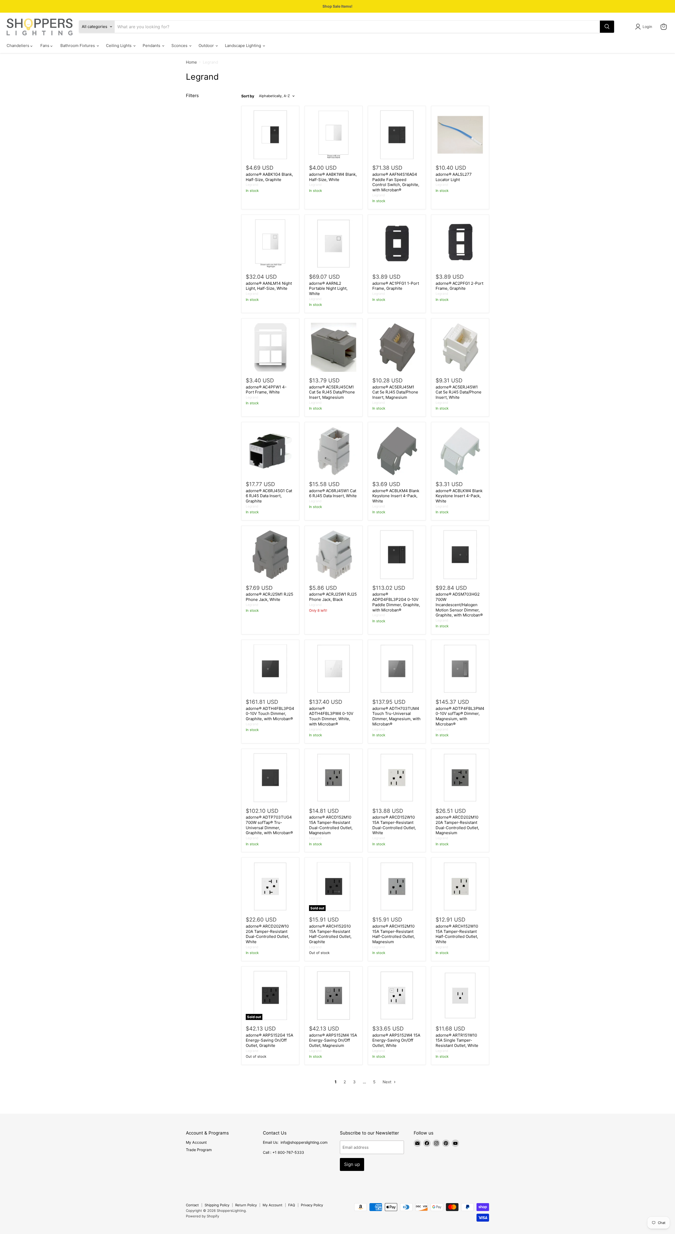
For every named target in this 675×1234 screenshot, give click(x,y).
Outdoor (207, 45)
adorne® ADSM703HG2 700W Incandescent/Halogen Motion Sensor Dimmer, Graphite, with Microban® (459, 605)
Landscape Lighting (243, 45)
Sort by (247, 96)
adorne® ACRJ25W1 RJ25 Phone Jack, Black (333, 597)
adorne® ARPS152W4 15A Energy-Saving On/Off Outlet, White (396, 1040)
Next (387, 1081)
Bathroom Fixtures (78, 45)
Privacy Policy (312, 1205)
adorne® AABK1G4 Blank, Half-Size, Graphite (269, 177)
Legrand (252, 185)
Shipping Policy (217, 1205)
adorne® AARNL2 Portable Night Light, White (328, 288)
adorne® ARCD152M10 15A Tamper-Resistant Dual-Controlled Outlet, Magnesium (331, 825)
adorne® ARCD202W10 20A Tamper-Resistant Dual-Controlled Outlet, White (267, 934)
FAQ (291, 1205)
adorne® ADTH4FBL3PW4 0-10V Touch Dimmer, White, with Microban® (331, 716)
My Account (196, 1142)
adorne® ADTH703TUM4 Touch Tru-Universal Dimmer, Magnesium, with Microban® (396, 716)
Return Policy (246, 1205)
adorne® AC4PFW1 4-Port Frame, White (266, 390)
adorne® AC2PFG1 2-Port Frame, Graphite (459, 286)
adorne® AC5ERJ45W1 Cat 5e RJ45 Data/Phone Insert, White (458, 392)
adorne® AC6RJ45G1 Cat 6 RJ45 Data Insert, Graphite (269, 496)
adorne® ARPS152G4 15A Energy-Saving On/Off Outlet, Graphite (269, 1040)
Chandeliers (18, 45)
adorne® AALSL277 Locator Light (454, 177)
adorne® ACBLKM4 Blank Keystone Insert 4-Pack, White (395, 496)
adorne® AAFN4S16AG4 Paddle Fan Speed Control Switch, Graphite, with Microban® (395, 182)
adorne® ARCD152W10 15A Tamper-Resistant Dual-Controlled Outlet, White (394, 825)
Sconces (180, 45)
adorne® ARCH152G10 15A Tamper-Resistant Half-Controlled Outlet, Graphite (330, 934)
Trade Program (199, 1149)
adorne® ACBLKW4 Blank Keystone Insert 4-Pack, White (459, 496)
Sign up (352, 1164)
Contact (192, 1205)
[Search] (607, 27)
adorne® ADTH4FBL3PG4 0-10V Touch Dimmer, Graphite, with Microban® (270, 713)
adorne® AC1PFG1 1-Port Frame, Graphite (395, 286)
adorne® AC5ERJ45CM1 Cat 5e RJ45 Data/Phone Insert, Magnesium (332, 392)
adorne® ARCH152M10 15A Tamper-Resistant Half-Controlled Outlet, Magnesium (393, 934)
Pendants (152, 45)
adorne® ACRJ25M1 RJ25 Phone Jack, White (269, 597)
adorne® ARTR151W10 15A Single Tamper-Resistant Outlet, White (457, 1040)
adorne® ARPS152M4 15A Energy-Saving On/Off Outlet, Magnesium (333, 1040)
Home (191, 62)
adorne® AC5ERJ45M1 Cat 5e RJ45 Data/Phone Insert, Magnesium (395, 392)
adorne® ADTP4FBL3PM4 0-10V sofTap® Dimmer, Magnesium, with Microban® (460, 716)
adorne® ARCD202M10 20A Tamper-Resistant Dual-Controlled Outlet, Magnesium (457, 825)
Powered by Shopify (202, 1216)
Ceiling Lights (119, 45)
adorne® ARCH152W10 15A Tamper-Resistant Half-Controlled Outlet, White (457, 934)
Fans (45, 45)
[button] (644, 26)
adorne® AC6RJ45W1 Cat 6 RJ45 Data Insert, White (333, 493)
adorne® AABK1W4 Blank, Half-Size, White (333, 177)
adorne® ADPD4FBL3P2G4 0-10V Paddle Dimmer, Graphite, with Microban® (396, 602)
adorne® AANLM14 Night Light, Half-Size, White (269, 286)
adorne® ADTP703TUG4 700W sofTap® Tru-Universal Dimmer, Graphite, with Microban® (269, 825)
